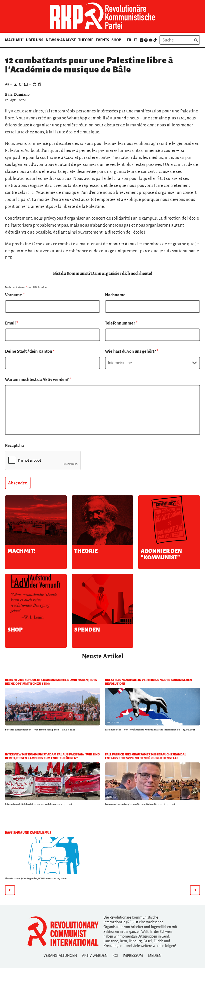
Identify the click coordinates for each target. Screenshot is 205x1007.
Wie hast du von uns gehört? (131, 351)
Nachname (115, 295)
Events (102, 40)
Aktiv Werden (95, 956)
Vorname (14, 295)
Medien (155, 956)
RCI (115, 956)
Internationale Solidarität (19, 804)
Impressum (133, 956)
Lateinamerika (113, 729)
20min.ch (111, 796)
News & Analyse (61, 40)
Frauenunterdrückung (117, 804)
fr (129, 40)
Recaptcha (14, 445)
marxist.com (113, 722)
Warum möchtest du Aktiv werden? (38, 379)
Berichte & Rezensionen (18, 729)
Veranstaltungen (60, 956)
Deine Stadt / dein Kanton (30, 351)
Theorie (85, 40)
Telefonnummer (121, 323)
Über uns (34, 40)
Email (11, 323)
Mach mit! (14, 40)
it (135, 40)
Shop (116, 40)
